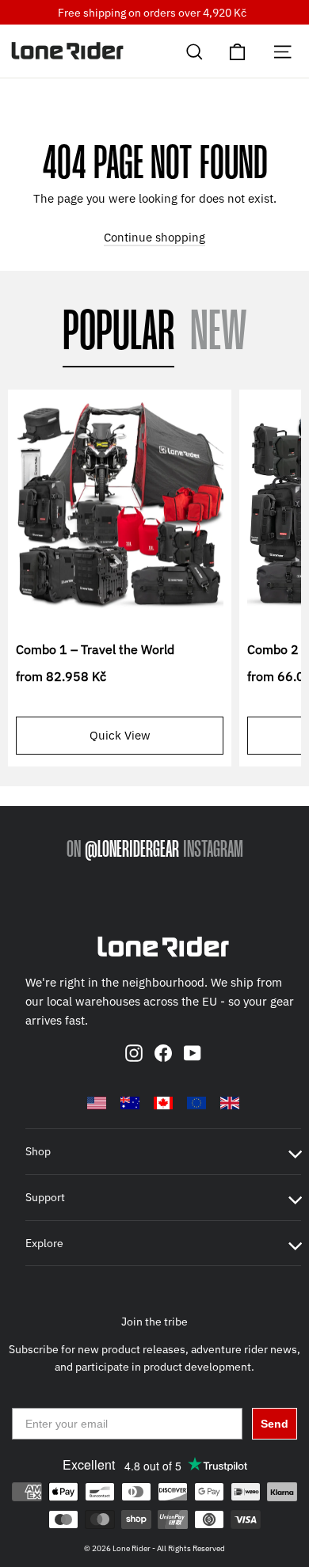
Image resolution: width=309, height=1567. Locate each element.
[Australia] (130, 1102)
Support (45, 1197)
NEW (218, 333)
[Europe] (196, 1102)
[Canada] (163, 1102)
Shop (38, 1151)
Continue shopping (154, 237)
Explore (44, 1243)
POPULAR (118, 333)
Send (274, 1423)
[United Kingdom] (229, 1102)
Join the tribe (154, 1321)
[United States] (96, 1102)
